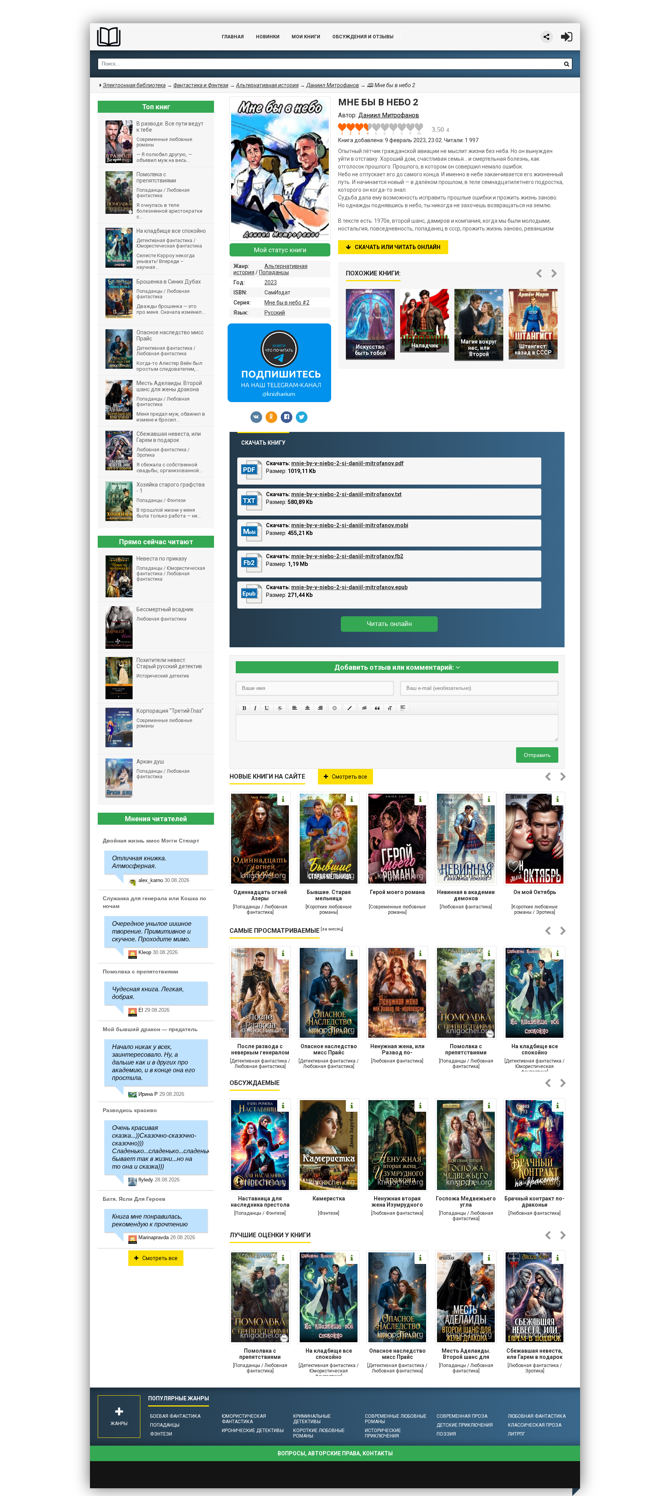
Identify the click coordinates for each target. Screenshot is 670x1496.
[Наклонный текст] (255, 708)
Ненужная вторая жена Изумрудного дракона (397, 1202)
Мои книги (306, 37)
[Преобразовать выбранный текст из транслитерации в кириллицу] (390, 708)
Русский (274, 313)
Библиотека (148, 36)
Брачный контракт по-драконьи (534, 1201)
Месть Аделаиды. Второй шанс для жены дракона (466, 1355)
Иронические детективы (253, 1430)
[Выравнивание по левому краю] (294, 708)
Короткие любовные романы (319, 1433)
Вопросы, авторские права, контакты (335, 1453)
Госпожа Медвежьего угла (466, 1201)
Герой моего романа (397, 892)
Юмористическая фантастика (244, 1418)
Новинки (268, 37)
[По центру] (307, 708)
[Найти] (566, 64)
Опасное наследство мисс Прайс (328, 1049)
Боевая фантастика (175, 1416)
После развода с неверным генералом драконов (260, 1050)
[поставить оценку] (346, 129)
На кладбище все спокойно (534, 1049)
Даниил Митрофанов (332, 85)
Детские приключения (465, 1425)
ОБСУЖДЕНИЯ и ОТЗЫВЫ (363, 37)
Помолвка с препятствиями (466, 1049)
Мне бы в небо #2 (286, 302)
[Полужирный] (244, 708)
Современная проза (462, 1416)
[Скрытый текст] (364, 708)
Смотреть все (349, 777)
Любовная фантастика (537, 1416)
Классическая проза (534, 1425)
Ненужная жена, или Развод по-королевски (397, 1050)
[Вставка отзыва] (377, 708)
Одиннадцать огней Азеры (260, 895)
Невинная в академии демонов (466, 895)
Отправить (537, 755)
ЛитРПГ (516, 1434)
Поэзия (446, 1434)
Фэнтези (161, 1434)
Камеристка (329, 1198)
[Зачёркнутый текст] (280, 708)
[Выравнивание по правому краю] (320, 708)
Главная (233, 37)
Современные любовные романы (396, 1418)
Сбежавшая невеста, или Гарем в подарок (534, 1354)
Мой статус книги (280, 250)
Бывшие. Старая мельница (329, 895)
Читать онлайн (389, 624)
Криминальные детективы (312, 1418)
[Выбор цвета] (349, 708)
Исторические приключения (383, 1433)
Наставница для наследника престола (260, 1201)
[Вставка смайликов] (335, 708)
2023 (270, 282)
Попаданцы (274, 272)
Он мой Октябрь (534, 892)
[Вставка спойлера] (402, 708)
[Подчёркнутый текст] (267, 708)
